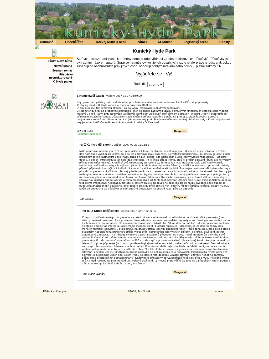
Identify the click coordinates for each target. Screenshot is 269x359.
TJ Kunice (164, 42)
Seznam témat (62, 70)
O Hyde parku (62, 81)
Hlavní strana (63, 65)
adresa (219, 291)
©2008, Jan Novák (139, 291)
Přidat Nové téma (60, 61)
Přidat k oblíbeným (54, 291)
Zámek (142, 42)
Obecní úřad (74, 42)
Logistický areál (196, 42)
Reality (224, 42)
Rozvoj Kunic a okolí (111, 42)
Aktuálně (46, 42)
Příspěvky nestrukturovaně (61, 76)
